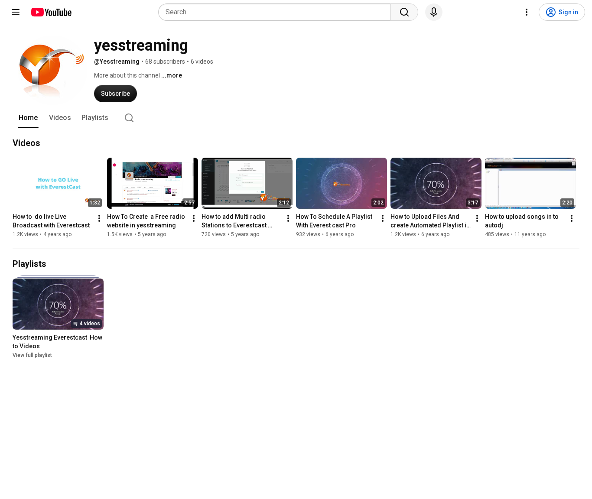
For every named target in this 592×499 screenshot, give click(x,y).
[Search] (404, 12)
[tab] (28, 117)
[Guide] (15, 12)
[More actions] (99, 218)
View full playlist (32, 355)
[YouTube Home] (51, 12)
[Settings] (526, 12)
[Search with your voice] (433, 12)
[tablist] (296, 117)
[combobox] (277, 12)
